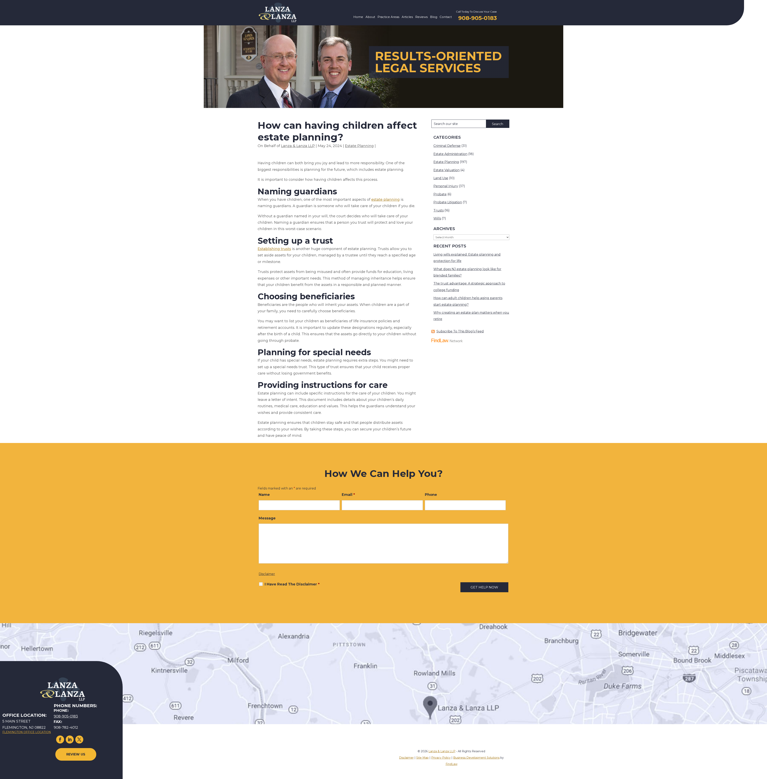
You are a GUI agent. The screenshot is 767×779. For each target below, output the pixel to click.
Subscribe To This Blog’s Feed (460, 331)
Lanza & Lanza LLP (298, 146)
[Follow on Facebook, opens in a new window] (60, 739)
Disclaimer (267, 574)
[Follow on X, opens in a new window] (79, 739)
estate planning (385, 199)
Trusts (438, 210)
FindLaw (451, 764)
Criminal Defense (447, 146)
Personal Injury (445, 186)
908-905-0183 (477, 18)
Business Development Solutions (476, 757)
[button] (763, 750)
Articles (407, 17)
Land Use (440, 178)
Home (358, 17)
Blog (433, 17)
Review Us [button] (75, 754)
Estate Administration (450, 154)
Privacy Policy (441, 757)
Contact (446, 17)
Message (267, 518)
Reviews (421, 17)
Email (348, 494)
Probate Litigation (447, 202)
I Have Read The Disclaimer (292, 584)
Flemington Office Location (26, 732)
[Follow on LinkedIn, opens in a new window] (70, 739)
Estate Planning (359, 146)
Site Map (422, 757)
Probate (440, 194)
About (370, 17)
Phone (431, 494)
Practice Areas (388, 17)
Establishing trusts (274, 249)
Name (264, 494)
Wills (437, 218)
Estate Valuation (446, 170)
